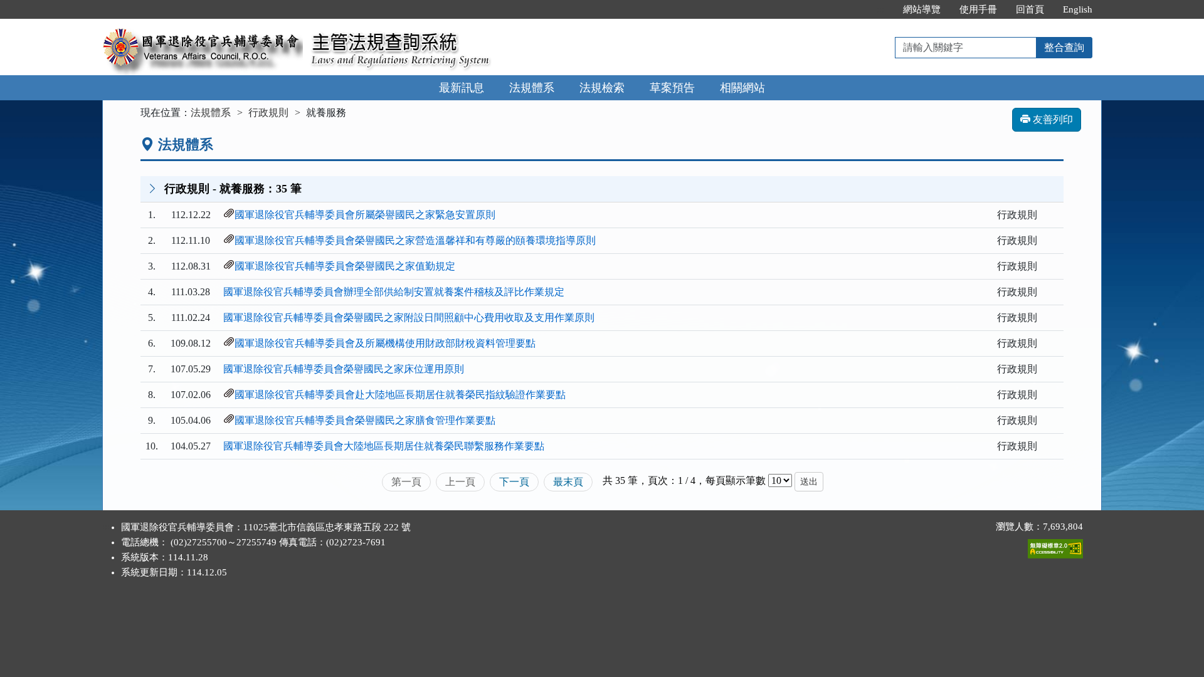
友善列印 (1051, 119)
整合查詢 (1064, 47)
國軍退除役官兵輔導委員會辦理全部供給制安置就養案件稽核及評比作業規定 (393, 291)
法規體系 (531, 87)
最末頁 (568, 481)
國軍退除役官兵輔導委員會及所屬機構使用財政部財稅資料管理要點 (385, 343)
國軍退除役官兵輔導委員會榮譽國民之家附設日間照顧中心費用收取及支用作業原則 (408, 317)
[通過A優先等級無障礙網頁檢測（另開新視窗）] (1055, 546)
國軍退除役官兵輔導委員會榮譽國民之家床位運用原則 (343, 369)
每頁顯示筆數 (735, 480)
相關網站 (742, 87)
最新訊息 (461, 87)
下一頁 (514, 481)
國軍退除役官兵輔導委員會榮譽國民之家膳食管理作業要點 (365, 420)
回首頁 (1030, 9)
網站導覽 (922, 9)
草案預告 (672, 87)
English (1077, 9)
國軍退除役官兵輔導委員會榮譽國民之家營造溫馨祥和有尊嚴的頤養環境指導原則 (415, 240)
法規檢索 (602, 87)
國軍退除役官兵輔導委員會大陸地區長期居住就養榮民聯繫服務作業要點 (383, 446)
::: (880, 9)
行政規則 (268, 112)
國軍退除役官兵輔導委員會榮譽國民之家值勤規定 (345, 266)
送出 (809, 481)
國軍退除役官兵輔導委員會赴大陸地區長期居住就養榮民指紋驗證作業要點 (400, 394)
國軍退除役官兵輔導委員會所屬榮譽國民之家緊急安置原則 (365, 214)
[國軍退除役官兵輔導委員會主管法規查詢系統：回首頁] (202, 26)
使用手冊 (978, 9)
